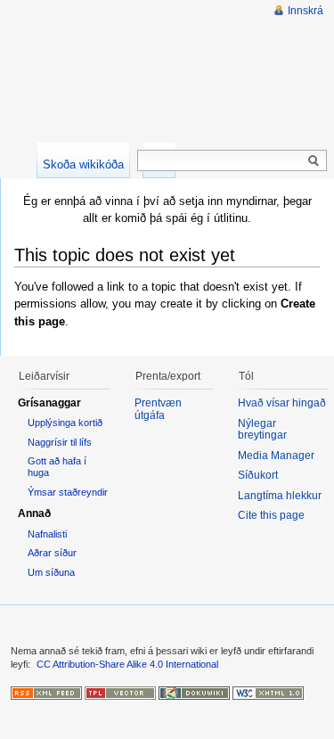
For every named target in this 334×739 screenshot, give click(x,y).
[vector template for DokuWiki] (120, 691)
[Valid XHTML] (268, 691)
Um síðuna (51, 572)
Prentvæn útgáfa (158, 409)
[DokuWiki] (194, 691)
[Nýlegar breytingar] (46, 691)
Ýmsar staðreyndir (68, 492)
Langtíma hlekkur (280, 495)
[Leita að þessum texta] (313, 161)
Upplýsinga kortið (65, 422)
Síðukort (258, 475)
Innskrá (305, 10)
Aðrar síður (52, 552)
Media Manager (276, 455)
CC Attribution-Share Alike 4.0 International (127, 664)
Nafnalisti (47, 534)
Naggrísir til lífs (60, 442)
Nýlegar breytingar (262, 429)
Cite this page (271, 515)
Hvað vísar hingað (282, 403)
